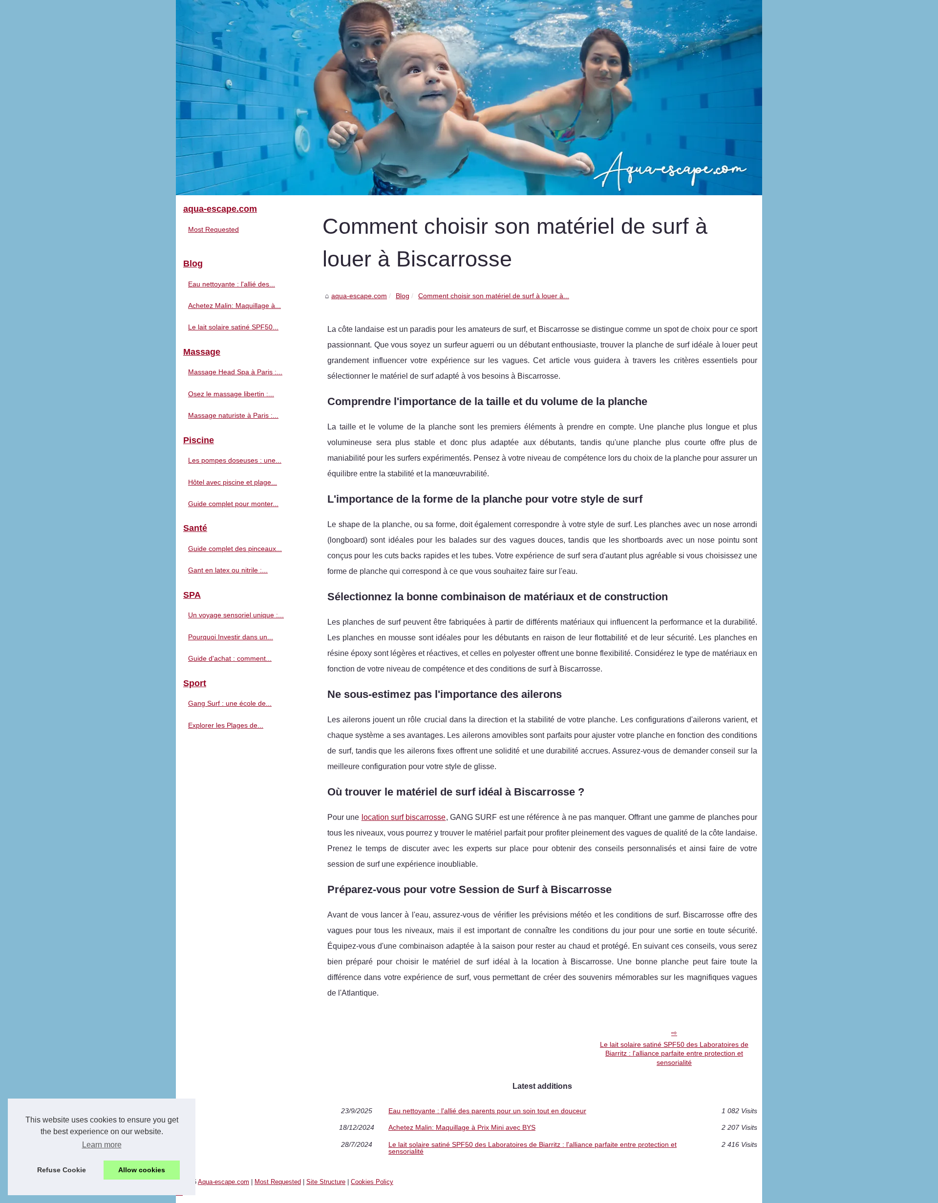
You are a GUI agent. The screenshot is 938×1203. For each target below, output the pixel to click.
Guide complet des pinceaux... (235, 548)
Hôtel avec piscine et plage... (232, 482)
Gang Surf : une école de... (230, 703)
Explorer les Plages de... (225, 725)
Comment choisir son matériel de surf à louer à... (493, 296)
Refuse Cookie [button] (61, 1170)
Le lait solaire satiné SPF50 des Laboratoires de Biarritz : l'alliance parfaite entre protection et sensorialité (674, 1053)
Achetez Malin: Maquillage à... (234, 305)
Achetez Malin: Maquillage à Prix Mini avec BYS (461, 1127)
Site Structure (325, 1181)
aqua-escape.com (359, 296)
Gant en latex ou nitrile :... (228, 570)
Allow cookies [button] (141, 1170)
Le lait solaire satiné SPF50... (233, 327)
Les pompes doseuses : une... (234, 460)
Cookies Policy (372, 1181)
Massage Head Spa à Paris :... (235, 372)
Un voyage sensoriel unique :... (236, 615)
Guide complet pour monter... (233, 504)
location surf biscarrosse (404, 817)
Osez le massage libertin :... (231, 394)
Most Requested (213, 229)
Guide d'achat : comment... (230, 658)
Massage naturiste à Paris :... (233, 415)
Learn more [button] (102, 1145)
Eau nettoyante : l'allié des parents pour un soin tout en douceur (487, 1110)
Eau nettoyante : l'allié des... (231, 284)
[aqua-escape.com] (469, 97)
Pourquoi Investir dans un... (230, 637)
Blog (402, 296)
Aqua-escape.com (223, 1181)
